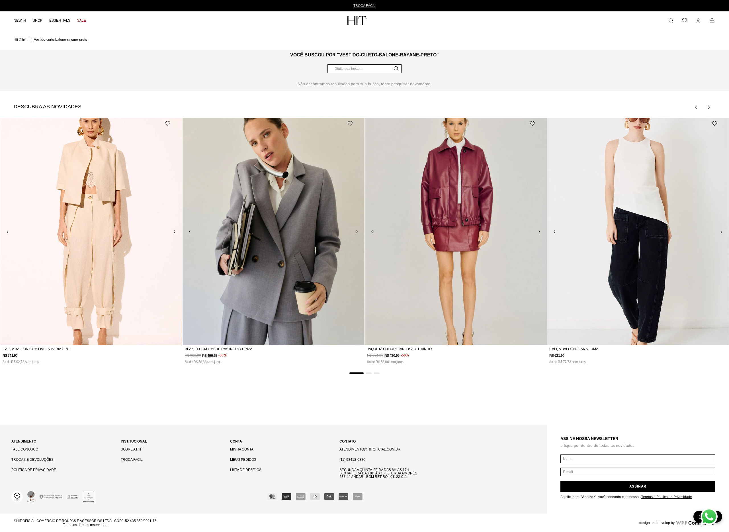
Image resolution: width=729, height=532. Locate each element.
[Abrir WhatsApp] (709, 516)
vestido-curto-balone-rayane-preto (60, 40)
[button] (356, 373)
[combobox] (364, 68)
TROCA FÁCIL (364, 6)
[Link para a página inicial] (22, 39)
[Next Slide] (708, 107)
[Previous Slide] (696, 107)
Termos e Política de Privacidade (666, 497)
